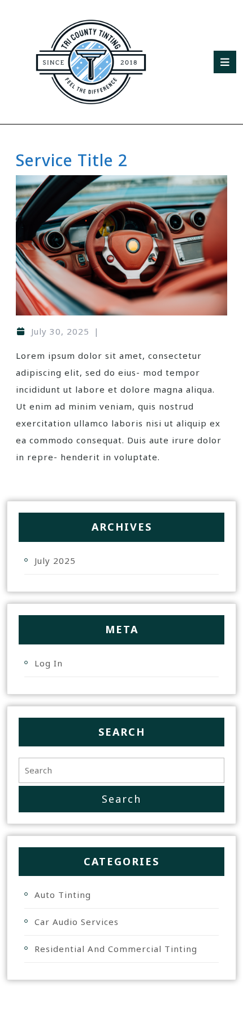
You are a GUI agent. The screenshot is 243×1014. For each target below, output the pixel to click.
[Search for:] (121, 770)
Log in (48, 663)
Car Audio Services (76, 921)
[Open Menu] (225, 62)
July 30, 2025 (60, 331)
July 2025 (55, 560)
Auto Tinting (62, 894)
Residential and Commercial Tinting (115, 948)
